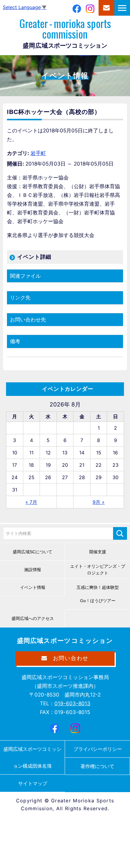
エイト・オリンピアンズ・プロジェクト (97, 569)
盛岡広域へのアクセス (32, 618)
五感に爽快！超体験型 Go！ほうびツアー (99, 594)
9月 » (99, 502)
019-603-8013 (72, 703)
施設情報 (32, 569)
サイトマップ (32, 783)
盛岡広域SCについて (32, 551)
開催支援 (97, 551)
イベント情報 (32, 587)
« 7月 (31, 502)
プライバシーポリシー (97, 749)
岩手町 (38, 153)
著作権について (97, 766)
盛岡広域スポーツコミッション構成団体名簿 (32, 757)
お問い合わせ (106, 8)
